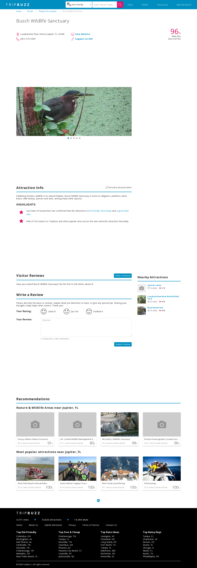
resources (162, 4)
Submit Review (123, 344)
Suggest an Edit (84, 38)
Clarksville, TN (23, 545)
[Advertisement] (98, 64)
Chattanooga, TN (25, 550)
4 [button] (77, 138)
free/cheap (106, 210)
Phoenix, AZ (65, 547)
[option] (74, 111)
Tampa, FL (64, 539)
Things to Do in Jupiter (48, 11)
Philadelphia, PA (151, 556)
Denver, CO (148, 542)
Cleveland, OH (108, 539)
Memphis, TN (23, 553)
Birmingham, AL (24, 539)
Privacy (72, 525)
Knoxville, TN (23, 547)
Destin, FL (148, 545)
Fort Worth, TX (108, 545)
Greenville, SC (107, 556)
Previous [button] (20, 111)
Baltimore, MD (108, 550)
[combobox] (79, 4)
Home (18, 11)
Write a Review (122, 275)
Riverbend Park (155, 307)
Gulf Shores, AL (24, 542)
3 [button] (74, 138)
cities (130, 4)
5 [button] (79, 138)
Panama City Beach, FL (70, 550)
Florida (30, 11)
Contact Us (111, 525)
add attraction (184, 4)
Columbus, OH (23, 536)
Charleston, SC (150, 539)
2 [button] (71, 138)
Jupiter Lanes (154, 285)
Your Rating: (23, 311)
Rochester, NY (108, 553)
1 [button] (68, 138)
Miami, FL (148, 550)
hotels (145, 4)
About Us (33, 525)
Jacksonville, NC (66, 556)
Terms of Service (90, 525)
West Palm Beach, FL (27, 556)
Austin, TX (148, 553)
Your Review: (24, 319)
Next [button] (128, 111)
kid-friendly (93, 210)
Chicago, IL (148, 547)
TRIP (18, 4)
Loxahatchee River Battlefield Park (163, 297)
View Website (82, 34)
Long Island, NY (109, 542)
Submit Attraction (53, 525)
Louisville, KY (65, 553)
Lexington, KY (108, 536)
